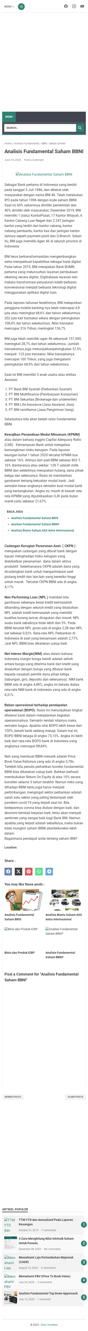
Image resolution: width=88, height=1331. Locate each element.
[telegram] (49, 872)
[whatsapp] (39, 872)
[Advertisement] (44, 62)
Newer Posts (13, 1097)
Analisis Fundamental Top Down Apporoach (48, 1293)
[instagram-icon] (74, 6)
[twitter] (18, 872)
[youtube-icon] (82, 6)
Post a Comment (34, 159)
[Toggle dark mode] (21, 6)
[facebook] (8, 872)
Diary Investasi (49, 1324)
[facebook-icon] (66, 6)
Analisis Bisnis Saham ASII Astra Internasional (42, 530)
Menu (8, 6)
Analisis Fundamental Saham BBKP (35, 524)
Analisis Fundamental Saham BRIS (34, 518)
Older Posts (75, 1097)
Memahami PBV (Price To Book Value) (44, 1276)
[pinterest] (28, 872)
